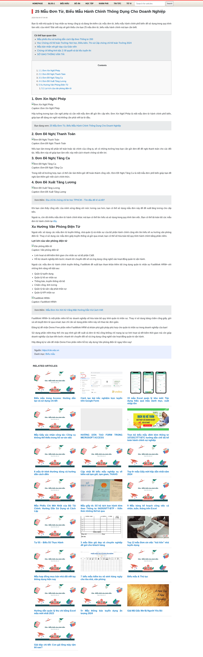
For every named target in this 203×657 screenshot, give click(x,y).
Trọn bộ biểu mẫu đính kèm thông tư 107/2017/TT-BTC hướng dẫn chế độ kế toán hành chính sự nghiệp (148, 437)
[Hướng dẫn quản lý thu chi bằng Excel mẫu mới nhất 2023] (55, 596)
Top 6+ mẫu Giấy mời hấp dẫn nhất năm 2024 (148, 472)
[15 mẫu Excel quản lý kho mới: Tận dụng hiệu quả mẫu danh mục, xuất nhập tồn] (148, 383)
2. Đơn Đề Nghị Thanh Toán (52, 74)
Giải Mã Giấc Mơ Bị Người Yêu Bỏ (144, 611)
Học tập (89, 3)
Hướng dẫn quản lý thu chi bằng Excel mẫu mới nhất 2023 (55, 612)
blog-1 (51, 3)
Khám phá (103, 3)
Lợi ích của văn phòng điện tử (56, 88)
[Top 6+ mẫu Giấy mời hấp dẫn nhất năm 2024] (148, 457)
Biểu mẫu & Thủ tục (137, 576)
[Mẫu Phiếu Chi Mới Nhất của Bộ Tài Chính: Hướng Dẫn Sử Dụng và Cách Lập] (55, 491)
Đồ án (77, 3)
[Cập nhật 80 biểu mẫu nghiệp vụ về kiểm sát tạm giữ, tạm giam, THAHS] (101, 457)
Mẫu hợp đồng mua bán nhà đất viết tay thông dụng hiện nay (55, 577)
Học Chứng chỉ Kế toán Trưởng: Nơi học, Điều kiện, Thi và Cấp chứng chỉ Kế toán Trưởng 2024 (84, 43)
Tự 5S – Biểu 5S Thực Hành (48, 542)
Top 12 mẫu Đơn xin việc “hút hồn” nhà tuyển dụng (148, 543)
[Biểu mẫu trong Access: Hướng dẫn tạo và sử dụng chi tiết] (55, 383)
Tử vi (128, 3)
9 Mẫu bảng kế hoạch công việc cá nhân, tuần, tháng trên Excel (148, 507)
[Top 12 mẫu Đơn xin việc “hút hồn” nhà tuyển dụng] (148, 528)
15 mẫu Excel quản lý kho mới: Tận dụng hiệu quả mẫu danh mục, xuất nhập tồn (148, 401)
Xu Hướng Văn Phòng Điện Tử (53, 85)
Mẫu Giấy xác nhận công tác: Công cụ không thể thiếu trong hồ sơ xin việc (55, 436)
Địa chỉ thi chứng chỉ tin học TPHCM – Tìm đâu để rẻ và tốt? (75, 200)
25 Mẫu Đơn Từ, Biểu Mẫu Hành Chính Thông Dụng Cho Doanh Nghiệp (85, 126)
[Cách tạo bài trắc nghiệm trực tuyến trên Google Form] (101, 383)
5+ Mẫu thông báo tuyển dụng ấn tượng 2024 (101, 612)
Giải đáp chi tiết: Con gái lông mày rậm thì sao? (55, 646)
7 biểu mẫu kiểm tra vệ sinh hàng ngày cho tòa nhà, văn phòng (101, 577)
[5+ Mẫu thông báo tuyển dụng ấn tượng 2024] (101, 596)
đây (55, 221)
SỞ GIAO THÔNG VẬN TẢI (50, 54)
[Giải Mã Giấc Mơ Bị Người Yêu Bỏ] (148, 596)
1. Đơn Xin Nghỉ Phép (49, 70)
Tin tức (117, 3)
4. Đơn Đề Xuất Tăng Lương (52, 81)
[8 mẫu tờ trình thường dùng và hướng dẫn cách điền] (55, 457)
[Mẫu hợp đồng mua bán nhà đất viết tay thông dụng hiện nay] (55, 562)
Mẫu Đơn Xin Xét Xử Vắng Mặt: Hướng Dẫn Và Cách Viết (74, 310)
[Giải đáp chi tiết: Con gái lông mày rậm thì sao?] (55, 630)
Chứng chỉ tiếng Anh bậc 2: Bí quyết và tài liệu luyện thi (64, 50)
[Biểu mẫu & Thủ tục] (148, 562)
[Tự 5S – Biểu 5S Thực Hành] (55, 528)
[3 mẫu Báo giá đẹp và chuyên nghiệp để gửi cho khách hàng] (101, 528)
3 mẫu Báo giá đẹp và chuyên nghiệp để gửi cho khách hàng (101, 543)
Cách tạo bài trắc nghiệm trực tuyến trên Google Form (101, 399)
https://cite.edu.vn (50, 350)
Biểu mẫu (64, 3)
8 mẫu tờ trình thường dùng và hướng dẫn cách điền (55, 472)
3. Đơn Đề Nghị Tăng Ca (51, 78)
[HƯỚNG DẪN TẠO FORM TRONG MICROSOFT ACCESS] (101, 420)
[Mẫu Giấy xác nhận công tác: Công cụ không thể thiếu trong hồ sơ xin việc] (55, 420)
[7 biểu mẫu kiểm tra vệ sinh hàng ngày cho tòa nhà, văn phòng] (101, 562)
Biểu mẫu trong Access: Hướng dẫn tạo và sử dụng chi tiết (55, 399)
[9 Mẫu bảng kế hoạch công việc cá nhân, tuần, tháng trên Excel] (148, 491)
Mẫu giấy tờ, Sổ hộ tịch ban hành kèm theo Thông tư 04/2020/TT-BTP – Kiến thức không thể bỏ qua (101, 508)
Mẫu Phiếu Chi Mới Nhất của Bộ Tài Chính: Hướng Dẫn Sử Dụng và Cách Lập (55, 508)
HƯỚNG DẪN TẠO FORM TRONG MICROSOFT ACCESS (101, 436)
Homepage (37, 3)
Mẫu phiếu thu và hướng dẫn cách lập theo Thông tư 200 (65, 39)
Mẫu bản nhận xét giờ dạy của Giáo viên (57, 47)
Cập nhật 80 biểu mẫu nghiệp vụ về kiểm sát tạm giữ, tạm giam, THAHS (101, 472)
